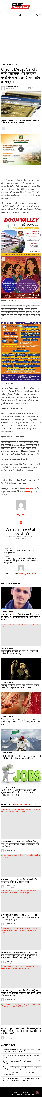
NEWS (13, 787)
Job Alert (5, 787)
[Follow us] (37, 15)
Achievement (7, 753)
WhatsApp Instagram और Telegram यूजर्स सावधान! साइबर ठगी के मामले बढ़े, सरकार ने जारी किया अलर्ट (21, 1031)
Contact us (25, 1092)
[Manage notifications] (37, 1092)
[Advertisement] (21, 38)
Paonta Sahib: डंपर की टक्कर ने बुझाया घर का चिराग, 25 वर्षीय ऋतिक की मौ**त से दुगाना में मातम (20, 617)
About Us (16, 1092)
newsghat (29, 488)
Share (3, 93)
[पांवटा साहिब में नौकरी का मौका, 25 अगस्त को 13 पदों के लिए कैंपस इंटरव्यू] (21, 635)
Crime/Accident (8, 611)
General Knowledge (25, 805)
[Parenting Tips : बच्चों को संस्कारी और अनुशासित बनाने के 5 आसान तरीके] (21, 865)
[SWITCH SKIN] (20, 15)
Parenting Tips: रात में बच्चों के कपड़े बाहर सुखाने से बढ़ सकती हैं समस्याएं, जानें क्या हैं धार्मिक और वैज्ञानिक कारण (21, 993)
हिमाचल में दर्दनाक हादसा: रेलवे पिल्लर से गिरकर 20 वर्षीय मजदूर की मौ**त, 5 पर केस (20, 686)
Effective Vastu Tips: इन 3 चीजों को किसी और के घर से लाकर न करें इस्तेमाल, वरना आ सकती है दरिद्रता (20, 917)
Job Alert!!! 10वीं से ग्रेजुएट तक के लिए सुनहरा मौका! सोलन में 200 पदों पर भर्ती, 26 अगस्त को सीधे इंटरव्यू (19, 792)
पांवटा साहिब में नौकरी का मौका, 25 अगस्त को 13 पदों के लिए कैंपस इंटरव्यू (20, 652)
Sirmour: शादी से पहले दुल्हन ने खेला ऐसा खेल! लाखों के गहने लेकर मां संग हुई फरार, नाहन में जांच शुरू (21, 722)
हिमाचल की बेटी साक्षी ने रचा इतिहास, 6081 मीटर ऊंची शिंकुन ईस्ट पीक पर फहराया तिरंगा (21, 757)
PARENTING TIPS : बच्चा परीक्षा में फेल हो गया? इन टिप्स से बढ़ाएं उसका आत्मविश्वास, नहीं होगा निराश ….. (20, 844)
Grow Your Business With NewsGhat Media (21, 1094)
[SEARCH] (40, 14)
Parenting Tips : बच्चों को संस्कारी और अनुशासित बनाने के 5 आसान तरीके (19, 880)
